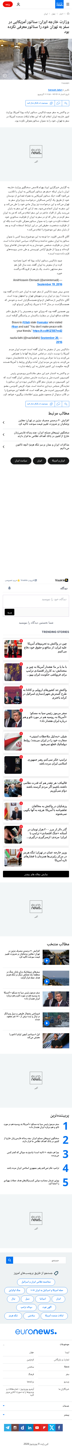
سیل (27, 1299)
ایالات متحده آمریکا (54, 1316)
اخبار (61, 14)
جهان (54, 14)
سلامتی (31, 1316)
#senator (42, 322)
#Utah (26, 322)
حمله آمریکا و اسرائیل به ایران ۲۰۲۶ (47, 1291)
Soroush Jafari (55, 90)
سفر (67, 1374)
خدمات (66, 1406)
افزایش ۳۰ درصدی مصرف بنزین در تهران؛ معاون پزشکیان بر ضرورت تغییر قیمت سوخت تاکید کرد (43, 422)
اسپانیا (43, 1299)
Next (66, 1367)
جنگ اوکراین (14, 1291)
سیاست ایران (21, 461)
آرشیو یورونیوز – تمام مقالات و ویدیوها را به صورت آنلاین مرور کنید (20, 1392)
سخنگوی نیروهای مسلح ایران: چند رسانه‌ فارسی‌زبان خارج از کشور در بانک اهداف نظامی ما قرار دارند (41, 434)
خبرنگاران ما (64, 1389)
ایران (46, 14)
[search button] (9, 1260)
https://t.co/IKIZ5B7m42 (47, 331)
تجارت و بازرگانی (61, 1360)
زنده (8, 4)
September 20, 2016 (51, 340)
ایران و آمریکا (58, 461)
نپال (13, 1299)
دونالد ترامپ (26, 1307)
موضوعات (64, 1344)
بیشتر (66, 1415)
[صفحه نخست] (68, 13)
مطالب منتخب (58, 944)
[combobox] (36, 1260)
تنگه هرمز (13, 1316)
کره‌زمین (30, 1360)
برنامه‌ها (30, 1382)
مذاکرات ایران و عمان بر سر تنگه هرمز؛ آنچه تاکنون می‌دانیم (42, 446)
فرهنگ (31, 1374)
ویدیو (66, 1382)
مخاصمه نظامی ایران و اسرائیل (36, 1282)
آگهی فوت (47, 1307)
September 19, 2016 (49, 284)
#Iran (15, 327)
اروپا (67, 1352)
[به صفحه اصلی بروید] (59, 4)
